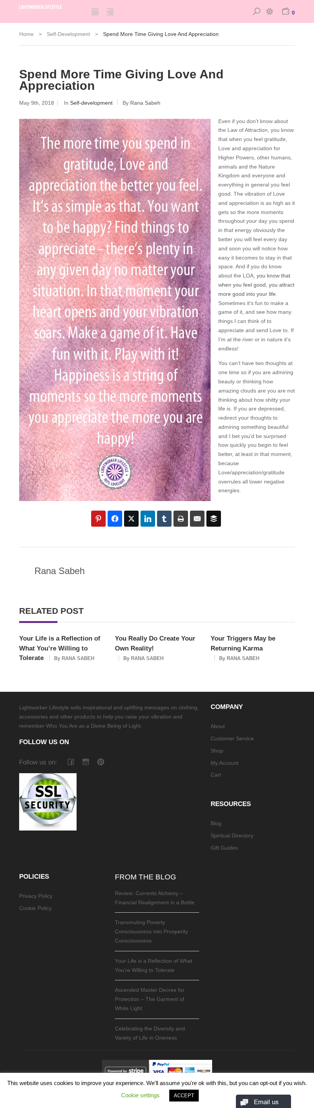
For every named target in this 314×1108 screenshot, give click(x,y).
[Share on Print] (180, 519)
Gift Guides (224, 848)
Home (26, 34)
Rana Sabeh (145, 103)
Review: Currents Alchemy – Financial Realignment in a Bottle (155, 897)
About (218, 726)
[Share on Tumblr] (164, 519)
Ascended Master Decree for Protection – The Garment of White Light (150, 999)
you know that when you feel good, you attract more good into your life (256, 285)
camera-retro (85, 762)
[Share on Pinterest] (98, 519)
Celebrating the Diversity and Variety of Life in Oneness (150, 1033)
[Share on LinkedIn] (148, 519)
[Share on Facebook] (115, 519)
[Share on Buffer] (213, 519)
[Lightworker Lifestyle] (49, 6)
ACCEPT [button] (184, 1095)
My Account (225, 763)
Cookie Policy (35, 908)
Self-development (68, 34)
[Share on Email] (197, 519)
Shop (217, 751)
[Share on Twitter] (131, 519)
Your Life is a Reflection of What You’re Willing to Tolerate (59, 648)
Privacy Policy (35, 896)
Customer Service (232, 738)
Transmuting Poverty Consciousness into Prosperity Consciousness (151, 931)
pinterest (100, 762)
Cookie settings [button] (140, 1095)
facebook (70, 762)
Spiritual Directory (232, 835)
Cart (216, 775)
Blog (216, 823)
